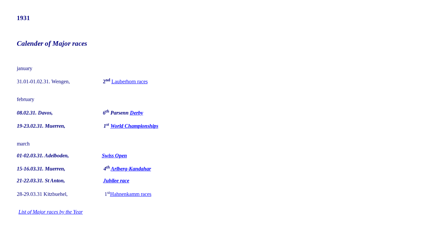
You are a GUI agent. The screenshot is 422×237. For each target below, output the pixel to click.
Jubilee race (116, 180)
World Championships (134, 126)
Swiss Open (114, 155)
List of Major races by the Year (50, 212)
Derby (136, 113)
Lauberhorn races (129, 81)
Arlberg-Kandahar (131, 168)
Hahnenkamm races (130, 194)
